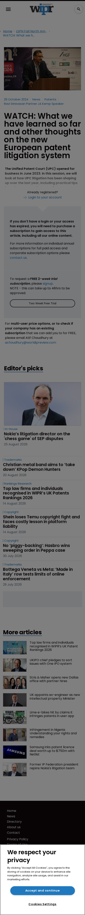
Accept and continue (42, 891)
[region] (42, 879)
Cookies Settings (42, 904)
